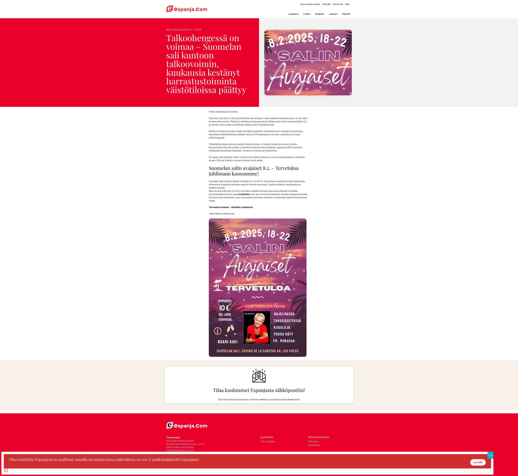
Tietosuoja (313, 441)
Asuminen (293, 14)
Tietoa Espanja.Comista (310, 4)
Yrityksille (326, 4)
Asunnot (333, 14)
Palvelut (346, 14)
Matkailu (319, 14)
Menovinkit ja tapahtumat (178, 29)
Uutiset (306, 14)
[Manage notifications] (6, 470)
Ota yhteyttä (338, 4)
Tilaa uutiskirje (268, 441)
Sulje (490, 455)
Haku (347, 4)
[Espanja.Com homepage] (172, 9)
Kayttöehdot (314, 445)
